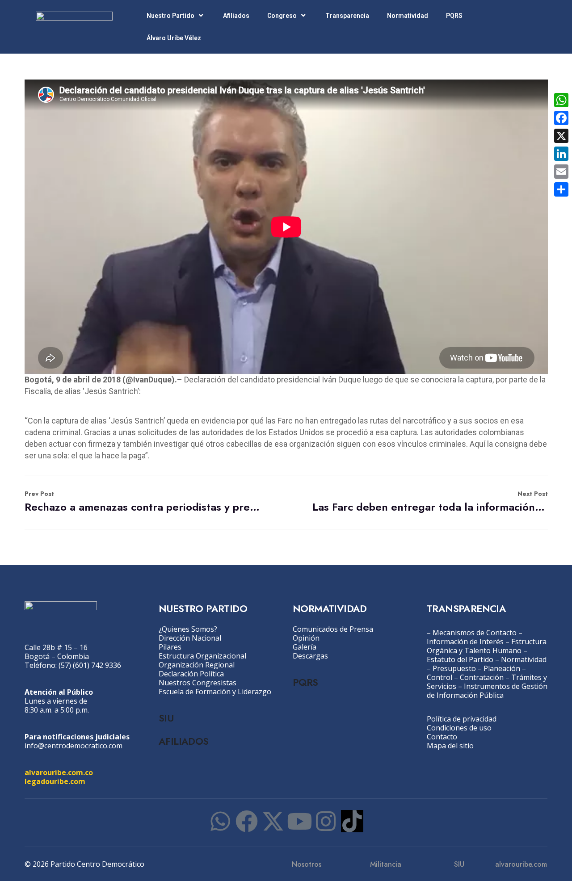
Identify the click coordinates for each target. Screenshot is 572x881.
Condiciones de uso (459, 728)
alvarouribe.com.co (59, 772)
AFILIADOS (184, 741)
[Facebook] (247, 821)
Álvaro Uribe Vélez (174, 38)
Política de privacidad (461, 719)
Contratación (482, 677)
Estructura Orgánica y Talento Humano (487, 646)
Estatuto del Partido (460, 659)
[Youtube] (299, 821)
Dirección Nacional (190, 638)
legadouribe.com (55, 781)
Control (439, 677)
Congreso (282, 15)
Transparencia (347, 15)
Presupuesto (454, 668)
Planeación (502, 668)
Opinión (306, 638)
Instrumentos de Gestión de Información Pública (487, 690)
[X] (561, 136)
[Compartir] (561, 189)
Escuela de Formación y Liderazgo (215, 691)
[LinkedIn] (561, 154)
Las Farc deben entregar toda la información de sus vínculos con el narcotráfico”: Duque (430, 502)
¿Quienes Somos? (188, 629)
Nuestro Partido (170, 15)
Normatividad (407, 15)
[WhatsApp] (561, 100)
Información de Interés (465, 641)
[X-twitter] (273, 821)
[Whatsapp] (220, 821)
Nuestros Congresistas (197, 683)
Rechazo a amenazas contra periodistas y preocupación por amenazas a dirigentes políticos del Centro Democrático (142, 502)
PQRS (454, 15)
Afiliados (236, 15)
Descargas (310, 656)
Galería (304, 647)
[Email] (561, 171)
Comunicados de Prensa (333, 629)
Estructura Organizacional (202, 656)
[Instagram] (326, 821)
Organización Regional (197, 665)
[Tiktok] (352, 821)
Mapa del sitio (450, 746)
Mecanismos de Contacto (475, 633)
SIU (166, 718)
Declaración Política (191, 674)
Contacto (442, 737)
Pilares (170, 647)
